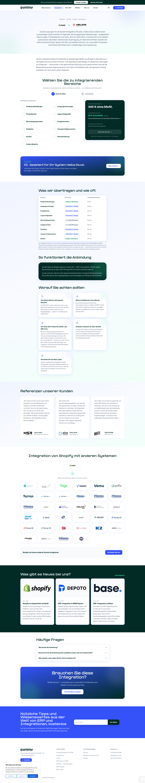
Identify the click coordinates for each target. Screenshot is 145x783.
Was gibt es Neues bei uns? (91, 755)
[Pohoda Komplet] (116, 496)
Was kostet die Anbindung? (72, 647)
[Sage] (64, 485)
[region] (21, 771)
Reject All (21, 776)
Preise (58, 758)
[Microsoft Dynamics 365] (99, 507)
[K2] (99, 528)
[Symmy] (26, 8)
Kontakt (95, 7)
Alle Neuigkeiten (120, 575)
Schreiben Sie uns (113, 552)
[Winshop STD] (64, 496)
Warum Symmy (46, 7)
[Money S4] (46, 528)
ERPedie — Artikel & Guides (64, 764)
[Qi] (64, 528)
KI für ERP (68, 7)
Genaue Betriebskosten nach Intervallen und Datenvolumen (104, 118)
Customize (11, 776)
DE (109, 7)
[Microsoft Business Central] (28, 485)
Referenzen (59, 769)
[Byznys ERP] (28, 496)
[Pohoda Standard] (64, 538)
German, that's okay (96, 2)
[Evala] (46, 485)
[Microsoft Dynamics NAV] (64, 507)
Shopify (69, 19)
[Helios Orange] (81, 517)
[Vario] (46, 517)
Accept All (32, 776)
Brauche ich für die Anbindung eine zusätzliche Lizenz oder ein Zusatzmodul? (72, 653)
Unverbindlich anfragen (72, 692)
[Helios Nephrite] (99, 517)
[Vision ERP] (81, 485)
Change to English (81, 2)
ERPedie (77, 7)
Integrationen (60, 755)
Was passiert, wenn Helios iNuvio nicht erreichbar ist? (72, 658)
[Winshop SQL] (46, 496)
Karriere (85, 752)
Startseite (62, 19)
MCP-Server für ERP (62, 761)
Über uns (86, 7)
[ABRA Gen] (46, 538)
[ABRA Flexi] (116, 528)
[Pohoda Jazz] (28, 507)
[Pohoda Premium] (99, 496)
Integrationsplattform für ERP (64, 752)
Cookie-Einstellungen (48, 777)
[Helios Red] (81, 507)
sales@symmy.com (116, 755)
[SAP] (28, 517)
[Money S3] (116, 517)
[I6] (64, 517)
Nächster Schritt (105, 132)
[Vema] (99, 485)
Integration (58, 7)
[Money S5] (28, 528)
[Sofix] (116, 485)
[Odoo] (116, 507)
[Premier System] (28, 538)
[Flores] (81, 528)
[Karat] (81, 538)
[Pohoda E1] (81, 496)
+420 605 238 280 (115, 752)
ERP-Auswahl (60, 766)
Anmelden (120, 7)
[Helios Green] (46, 507)
